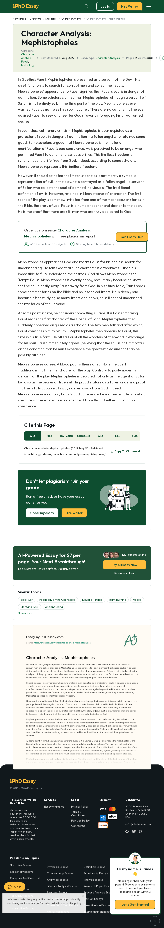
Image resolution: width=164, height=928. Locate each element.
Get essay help (82, 492)
